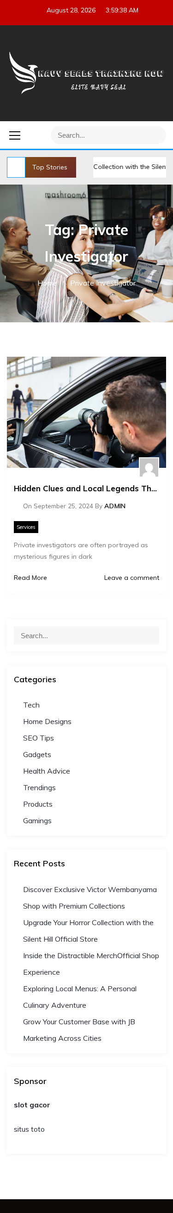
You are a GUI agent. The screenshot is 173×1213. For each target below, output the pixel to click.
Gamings (37, 820)
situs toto (29, 1129)
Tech (31, 704)
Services (26, 527)
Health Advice (46, 770)
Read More (30, 577)
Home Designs (47, 721)
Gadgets (37, 754)
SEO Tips (38, 737)
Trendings (39, 787)
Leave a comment (130, 577)
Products (38, 804)
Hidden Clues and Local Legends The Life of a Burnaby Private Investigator (86, 488)
